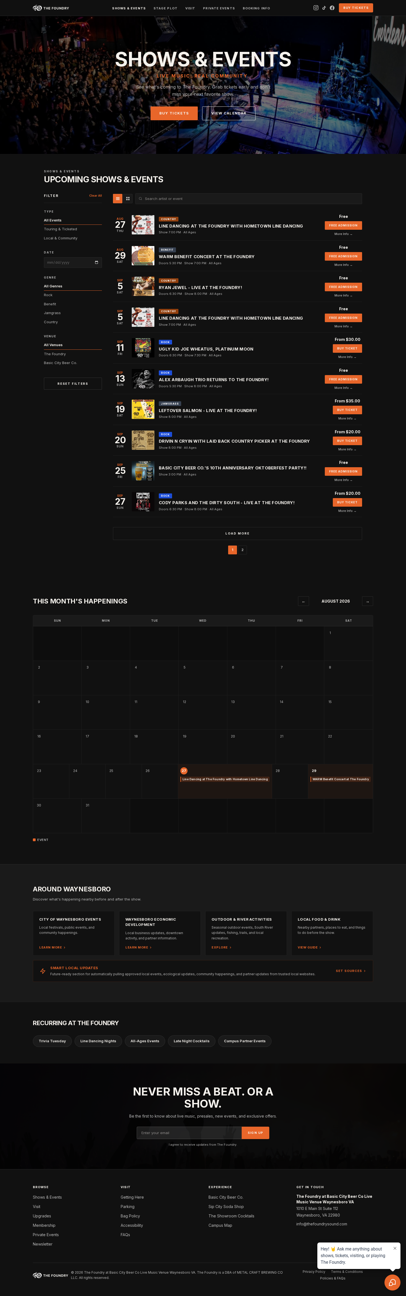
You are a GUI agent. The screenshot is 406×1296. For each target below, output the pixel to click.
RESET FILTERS (72, 384)
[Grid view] (128, 198)
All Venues (53, 345)
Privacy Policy (314, 1272)
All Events (53, 220)
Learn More (50, 947)
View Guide (308, 947)
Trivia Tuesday (52, 1041)
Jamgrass (52, 313)
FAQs (125, 1234)
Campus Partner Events (245, 1041)
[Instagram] (315, 7)
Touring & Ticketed (60, 229)
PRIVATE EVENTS (219, 8)
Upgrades (42, 1216)
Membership (44, 1225)
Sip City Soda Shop (226, 1206)
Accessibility (132, 1225)
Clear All (95, 195)
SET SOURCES (349, 971)
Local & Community (60, 238)
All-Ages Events (145, 1041)
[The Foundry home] (51, 8)
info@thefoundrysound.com (321, 1224)
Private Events (46, 1234)
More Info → (343, 234)
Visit (36, 1206)
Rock (48, 295)
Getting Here (132, 1197)
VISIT (190, 8)
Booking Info (256, 8)
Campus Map (220, 1225)
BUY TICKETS (356, 8)
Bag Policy (130, 1216)
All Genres (53, 286)
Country (51, 322)
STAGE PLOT (166, 8)
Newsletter (42, 1244)
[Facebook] (332, 8)
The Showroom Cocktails (231, 1216)
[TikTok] (324, 8)
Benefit (50, 304)
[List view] (117, 198)
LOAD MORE (237, 533)
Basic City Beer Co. (60, 362)
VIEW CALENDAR (228, 113)
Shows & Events (47, 1197)
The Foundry (55, 354)
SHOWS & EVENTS (129, 8)
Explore (220, 947)
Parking (128, 1206)
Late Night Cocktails (192, 1041)
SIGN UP (255, 1133)
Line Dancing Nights (98, 1041)
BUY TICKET (347, 348)
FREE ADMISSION (343, 225)
